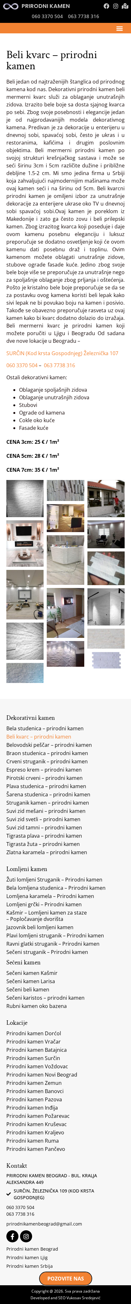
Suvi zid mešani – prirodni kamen (46, 810)
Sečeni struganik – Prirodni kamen (47, 952)
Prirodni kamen (46, 6)
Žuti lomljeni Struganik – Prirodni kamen (54, 879)
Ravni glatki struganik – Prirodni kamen (53, 943)
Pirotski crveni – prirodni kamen (44, 777)
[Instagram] (116, 6)
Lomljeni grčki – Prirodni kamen (44, 904)
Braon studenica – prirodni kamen (47, 753)
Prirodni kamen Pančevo (35, 1148)
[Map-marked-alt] (125, 6)
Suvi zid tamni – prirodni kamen (44, 827)
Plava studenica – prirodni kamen (46, 786)
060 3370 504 (22, 365)
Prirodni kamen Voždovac (37, 1066)
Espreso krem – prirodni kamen (44, 769)
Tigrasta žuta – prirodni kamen (43, 844)
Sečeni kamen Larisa (30, 981)
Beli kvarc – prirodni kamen (38, 736)
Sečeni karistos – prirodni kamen (45, 997)
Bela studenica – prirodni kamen (45, 728)
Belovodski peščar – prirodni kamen (49, 744)
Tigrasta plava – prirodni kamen (44, 835)
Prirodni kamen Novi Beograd (41, 1074)
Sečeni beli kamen (27, 989)
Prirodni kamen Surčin (33, 1058)
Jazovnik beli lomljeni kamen (39, 927)
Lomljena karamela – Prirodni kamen (50, 896)
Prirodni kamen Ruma (32, 1140)
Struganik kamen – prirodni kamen (47, 802)
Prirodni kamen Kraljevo (35, 1132)
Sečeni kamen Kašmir (32, 973)
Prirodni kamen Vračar (33, 1041)
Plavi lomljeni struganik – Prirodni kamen (55, 935)
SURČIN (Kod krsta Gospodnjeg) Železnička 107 (62, 353)
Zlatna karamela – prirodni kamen (46, 852)
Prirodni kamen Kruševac (36, 1124)
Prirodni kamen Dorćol (33, 1033)
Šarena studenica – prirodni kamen (48, 794)
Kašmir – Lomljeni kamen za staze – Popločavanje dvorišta (46, 915)
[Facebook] (106, 6)
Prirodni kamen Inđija (32, 1107)
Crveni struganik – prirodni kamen (47, 761)
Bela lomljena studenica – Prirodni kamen (56, 887)
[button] (119, 28)
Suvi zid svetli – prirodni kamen (43, 819)
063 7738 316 (59, 365)
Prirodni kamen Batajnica (36, 1049)
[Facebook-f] (12, 1236)
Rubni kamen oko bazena (36, 1006)
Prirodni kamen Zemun (34, 1082)
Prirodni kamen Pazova (34, 1099)
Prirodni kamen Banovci (35, 1091)
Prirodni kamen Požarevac (38, 1115)
